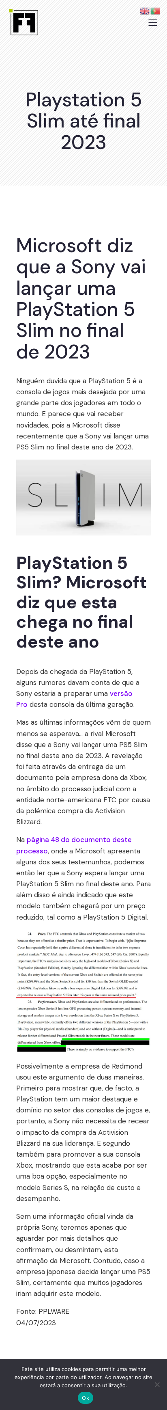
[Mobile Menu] (153, 22)
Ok (85, 1398)
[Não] (157, 1384)
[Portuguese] (155, 10)
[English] (145, 10)
